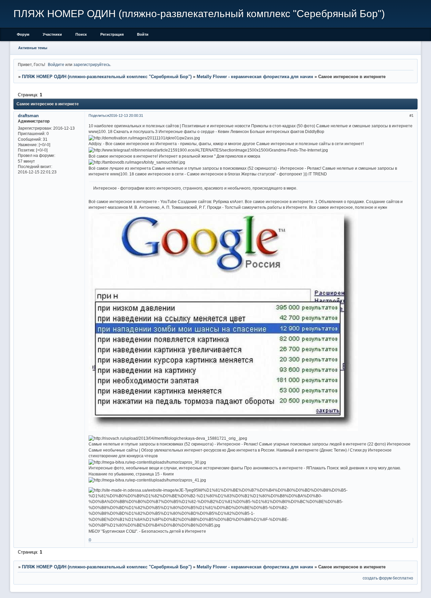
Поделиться (99, 115)
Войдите (56, 64)
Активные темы (32, 48)
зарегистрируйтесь (91, 64)
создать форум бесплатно (388, 578)
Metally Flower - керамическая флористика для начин (255, 76)
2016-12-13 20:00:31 (126, 115)
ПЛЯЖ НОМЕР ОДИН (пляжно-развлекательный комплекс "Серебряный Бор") (107, 76)
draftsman (28, 115)
